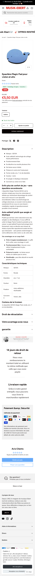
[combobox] (17, 13)
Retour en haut (17, 486)
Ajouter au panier (23, 125)
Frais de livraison (17, 100)
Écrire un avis (17, 460)
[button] (32, 8)
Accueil (4, 37)
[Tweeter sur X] (10, 141)
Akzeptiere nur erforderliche (17, 571)
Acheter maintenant (17, 131)
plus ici (7, 512)
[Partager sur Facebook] (14, 141)
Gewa (3, 80)
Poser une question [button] (17, 465)
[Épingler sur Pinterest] (18, 141)
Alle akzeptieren (18, 567)
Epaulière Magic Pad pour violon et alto (17, 37)
